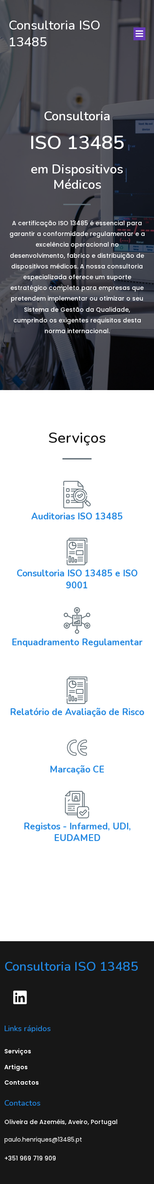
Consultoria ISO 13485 (65, 573)
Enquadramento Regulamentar (77, 642)
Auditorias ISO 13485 (77, 516)
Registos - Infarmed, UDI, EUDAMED (77, 832)
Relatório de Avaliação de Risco (77, 712)
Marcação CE (77, 769)
